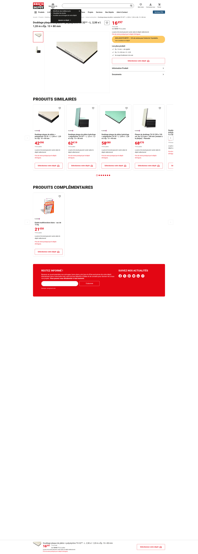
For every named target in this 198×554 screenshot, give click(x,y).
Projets (90, 12)
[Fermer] (79, 11)
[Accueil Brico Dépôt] (38, 5)
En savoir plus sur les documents (138, 74)
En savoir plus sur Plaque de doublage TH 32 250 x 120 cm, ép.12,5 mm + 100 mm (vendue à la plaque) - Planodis (148, 137)
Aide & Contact (122, 12)
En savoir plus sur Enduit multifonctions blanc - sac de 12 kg (48, 224)
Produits (41, 17)
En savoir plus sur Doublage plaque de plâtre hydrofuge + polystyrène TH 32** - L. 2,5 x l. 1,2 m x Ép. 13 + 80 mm (82, 137)
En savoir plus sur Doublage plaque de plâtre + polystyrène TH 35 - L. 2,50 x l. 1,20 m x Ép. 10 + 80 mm (48, 137)
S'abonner (89, 283)
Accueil (35, 17)
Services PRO (158, 12)
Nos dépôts (109, 12)
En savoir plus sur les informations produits (138, 68)
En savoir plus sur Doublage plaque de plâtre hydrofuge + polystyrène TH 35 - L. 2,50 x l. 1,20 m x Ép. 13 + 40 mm (115, 137)
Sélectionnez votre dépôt (137, 61)
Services (99, 12)
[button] (97, 175)
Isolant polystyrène (91, 17)
